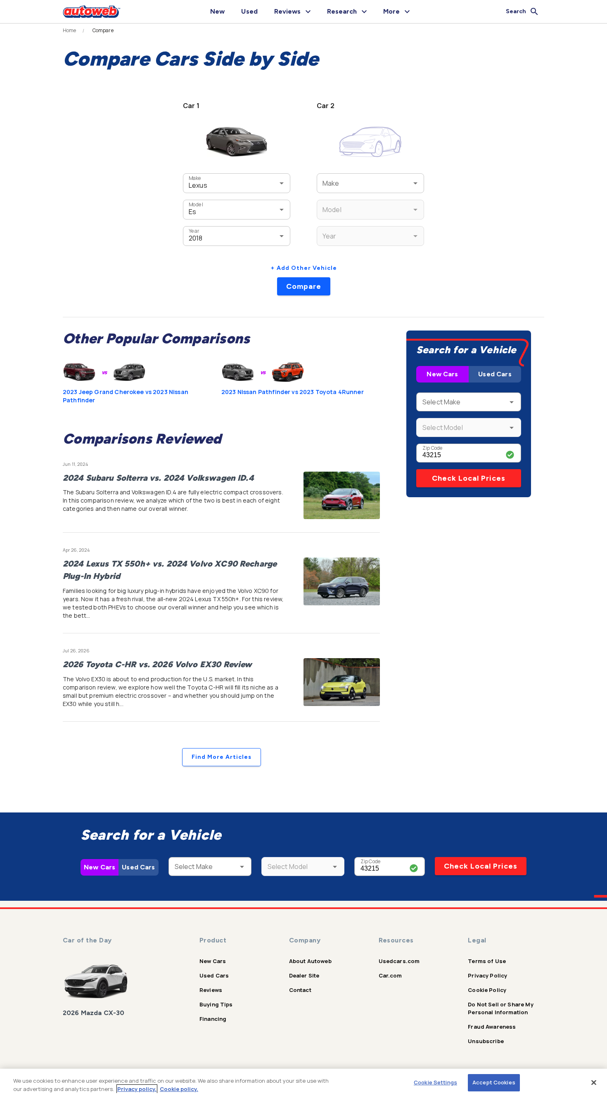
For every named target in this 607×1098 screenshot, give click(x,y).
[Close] (594, 1082)
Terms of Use (487, 961)
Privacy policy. (136, 1089)
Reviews (210, 990)
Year (194, 230)
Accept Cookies (493, 1082)
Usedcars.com (399, 961)
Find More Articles (221, 756)
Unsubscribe (486, 1041)
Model (196, 204)
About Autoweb (310, 961)
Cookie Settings (435, 1082)
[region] (303, 1083)
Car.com (390, 975)
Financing (212, 1018)
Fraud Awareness (492, 1026)
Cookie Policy (487, 990)
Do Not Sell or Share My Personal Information (500, 1008)
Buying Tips (216, 1004)
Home (69, 30)
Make (195, 178)
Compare (303, 286)
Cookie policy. (179, 1089)
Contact (300, 990)
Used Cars (494, 374)
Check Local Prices (468, 478)
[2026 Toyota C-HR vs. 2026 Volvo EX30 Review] (342, 682)
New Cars (442, 374)
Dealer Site (304, 975)
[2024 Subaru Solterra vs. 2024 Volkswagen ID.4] (342, 495)
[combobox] (224, 183)
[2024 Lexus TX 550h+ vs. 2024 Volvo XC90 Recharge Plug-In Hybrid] (342, 581)
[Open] (281, 183)
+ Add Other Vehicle (303, 268)
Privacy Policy (487, 975)
